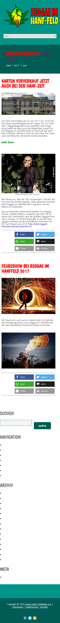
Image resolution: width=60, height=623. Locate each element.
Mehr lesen (8, 142)
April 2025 (8, 498)
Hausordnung (11, 470)
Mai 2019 (7, 539)
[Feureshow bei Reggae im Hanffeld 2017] (28, 296)
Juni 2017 (8, 554)
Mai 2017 (7, 560)
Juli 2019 (7, 534)
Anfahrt (8, 455)
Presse (7, 476)
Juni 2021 (8, 529)
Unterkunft (10, 460)
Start (8, 65)
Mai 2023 (7, 514)
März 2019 (8, 544)
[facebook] (25, 618)
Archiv (7, 465)
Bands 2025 (9, 450)
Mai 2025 (7, 493)
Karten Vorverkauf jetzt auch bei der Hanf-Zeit (25, 83)
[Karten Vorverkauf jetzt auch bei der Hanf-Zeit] (28, 104)
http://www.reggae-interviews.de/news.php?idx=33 (25, 225)
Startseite (9, 445)
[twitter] (30, 618)
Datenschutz (32, 607)
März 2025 (8, 503)
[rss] (35, 618)
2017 (16, 65)
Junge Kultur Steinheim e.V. (38, 604)
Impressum (17, 607)
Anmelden (9, 577)
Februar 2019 (10, 549)
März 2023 (8, 524)
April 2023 (8, 519)
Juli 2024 (7, 508)
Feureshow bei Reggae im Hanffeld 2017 (25, 268)
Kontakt (44, 607)
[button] (24, 234)
